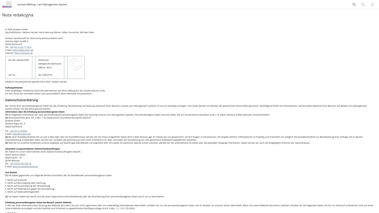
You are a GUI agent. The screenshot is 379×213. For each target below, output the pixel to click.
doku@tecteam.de (21, 134)
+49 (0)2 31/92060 (18, 131)
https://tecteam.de (23, 53)
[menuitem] (354, 4)
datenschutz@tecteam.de (25, 166)
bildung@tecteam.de (23, 50)
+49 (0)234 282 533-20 (20, 163)
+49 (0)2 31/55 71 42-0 (20, 47)
